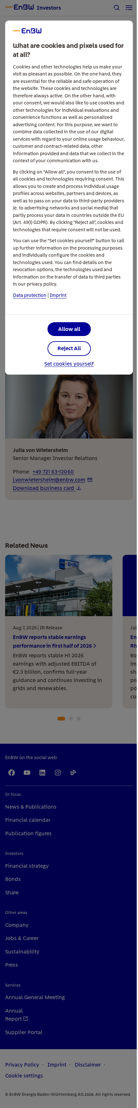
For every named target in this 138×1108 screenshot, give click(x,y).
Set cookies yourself (69, 364)
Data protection (30, 295)
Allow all (69, 329)
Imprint (58, 295)
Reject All (69, 348)
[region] (69, 554)
